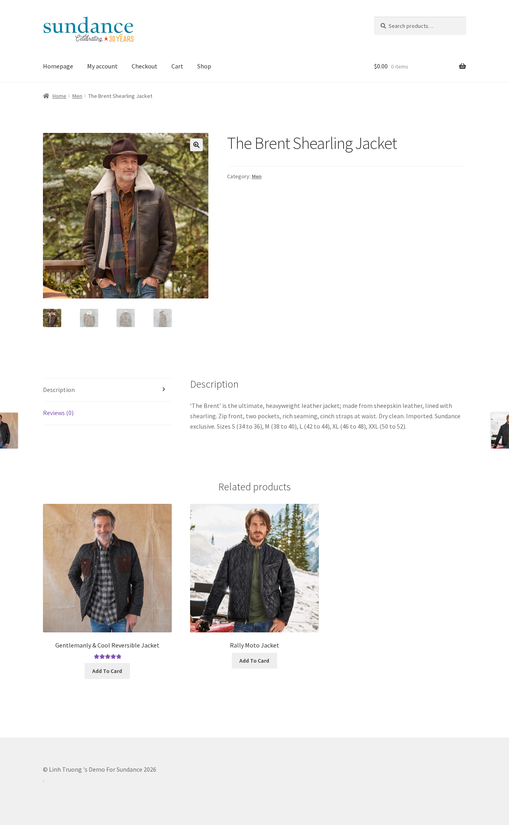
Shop (204, 66)
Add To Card (107, 671)
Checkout (144, 66)
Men (77, 95)
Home (59, 95)
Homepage (58, 66)
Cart (177, 66)
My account (102, 66)
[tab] (107, 390)
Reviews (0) (58, 413)
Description (59, 390)
